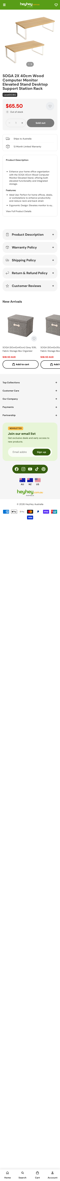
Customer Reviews (26, 286)
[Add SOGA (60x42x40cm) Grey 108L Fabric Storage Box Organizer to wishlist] (34, 338)
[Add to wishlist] (50, 106)
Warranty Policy (24, 247)
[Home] (7, 1172)
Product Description (28, 234)
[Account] (52, 1172)
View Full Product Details (18, 211)
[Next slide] (53, 337)
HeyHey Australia (34, 504)
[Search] (22, 1172)
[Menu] (4, 4)
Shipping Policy (24, 260)
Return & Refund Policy (30, 273)
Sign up (41, 452)
